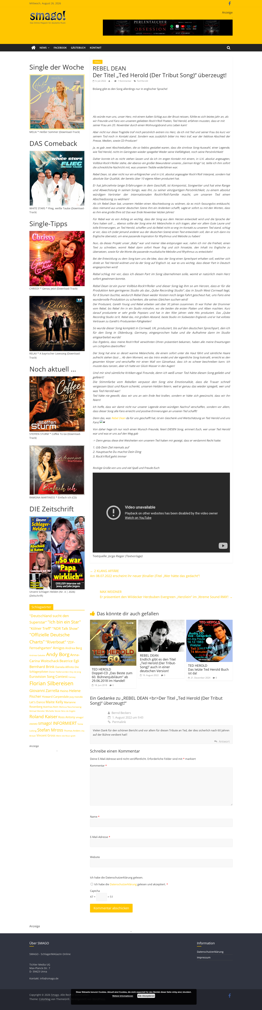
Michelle (50, 710)
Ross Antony (66, 717)
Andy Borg (58, 654)
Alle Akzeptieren (146, 995)
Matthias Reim (50, 706)
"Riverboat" (55, 642)
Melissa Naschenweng (70, 706)
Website (95, 857)
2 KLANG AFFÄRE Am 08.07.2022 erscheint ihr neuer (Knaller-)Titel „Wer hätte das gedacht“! (145, 573)
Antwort (224, 741)
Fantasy (72, 677)
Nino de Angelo (68, 711)
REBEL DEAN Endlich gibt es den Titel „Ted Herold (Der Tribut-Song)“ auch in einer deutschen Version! (158, 663)
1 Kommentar (124, 80)
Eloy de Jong (75, 671)
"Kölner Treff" (40, 628)
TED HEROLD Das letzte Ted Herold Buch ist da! (208, 669)
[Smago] (33, 47)
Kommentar (98, 765)
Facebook (60, 47)
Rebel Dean (118, 418)
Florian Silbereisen (51, 683)
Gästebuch (78, 47)
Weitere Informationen (122, 996)
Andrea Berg (73, 648)
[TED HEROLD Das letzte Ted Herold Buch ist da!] (209, 622)
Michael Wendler (37, 711)
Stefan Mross (50, 730)
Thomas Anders (72, 730)
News (43, 47)
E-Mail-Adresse (100, 837)
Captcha (95, 891)
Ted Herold (142, 80)
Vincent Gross (46, 735)
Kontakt (95, 47)
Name (94, 816)
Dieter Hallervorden (59, 671)
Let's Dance (37, 702)
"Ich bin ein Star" (64, 622)
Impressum (203, 957)
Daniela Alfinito (64, 667)
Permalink (119, 722)
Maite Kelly (54, 702)
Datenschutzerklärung (123, 884)
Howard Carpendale (55, 697)
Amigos (59, 648)
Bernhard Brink (42, 666)
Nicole (57, 711)
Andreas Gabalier (37, 655)
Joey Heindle (76, 696)
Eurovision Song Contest (48, 676)
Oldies (97, 61)
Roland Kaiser (43, 716)
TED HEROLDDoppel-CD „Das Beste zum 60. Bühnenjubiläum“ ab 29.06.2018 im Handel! (112, 675)
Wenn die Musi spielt (65, 736)
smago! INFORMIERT (57, 723)
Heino (64, 691)
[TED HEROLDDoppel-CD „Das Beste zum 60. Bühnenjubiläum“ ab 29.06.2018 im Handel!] (113, 622)
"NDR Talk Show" (65, 628)
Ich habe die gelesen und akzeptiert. (131, 884)
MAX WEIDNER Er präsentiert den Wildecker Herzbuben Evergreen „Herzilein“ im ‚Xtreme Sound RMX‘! (166, 594)
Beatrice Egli (69, 660)
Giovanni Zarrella (44, 690)
